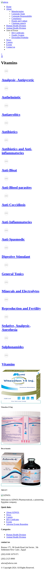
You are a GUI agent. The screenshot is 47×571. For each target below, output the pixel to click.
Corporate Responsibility (21, 16)
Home (8, 7)
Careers (9, 42)
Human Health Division (16, 26)
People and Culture (19, 21)
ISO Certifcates (17, 33)
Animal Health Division (16, 28)
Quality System (17, 35)
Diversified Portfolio (19, 37)
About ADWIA (12, 512)
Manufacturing (17, 11)
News (8, 40)
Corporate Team (18, 14)
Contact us (10, 47)
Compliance (16, 18)
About (8, 9)
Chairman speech (18, 23)
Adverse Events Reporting (17, 524)
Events (9, 45)
